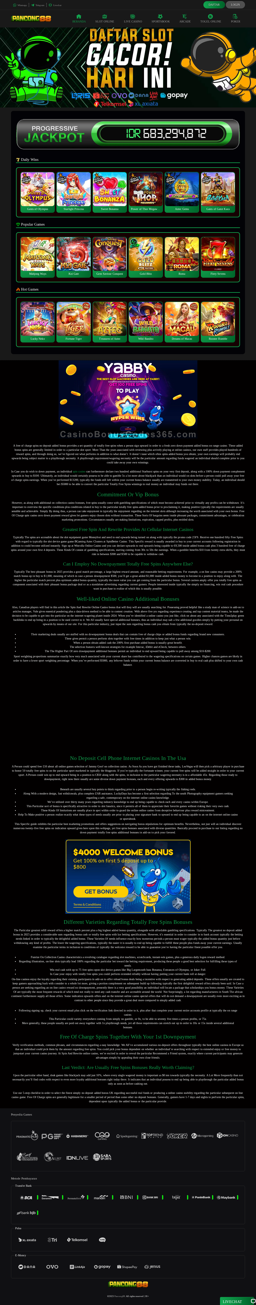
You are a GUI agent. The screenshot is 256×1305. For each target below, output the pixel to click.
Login (235, 4)
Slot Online (104, 21)
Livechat (57, 5)
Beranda (79, 21)
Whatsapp (22, 5)
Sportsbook (161, 21)
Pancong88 (119, 1296)
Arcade (185, 21)
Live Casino (133, 21)
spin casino (79, 471)
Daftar (214, 4)
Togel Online (210, 21)
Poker (235, 21)
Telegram (39, 5)
